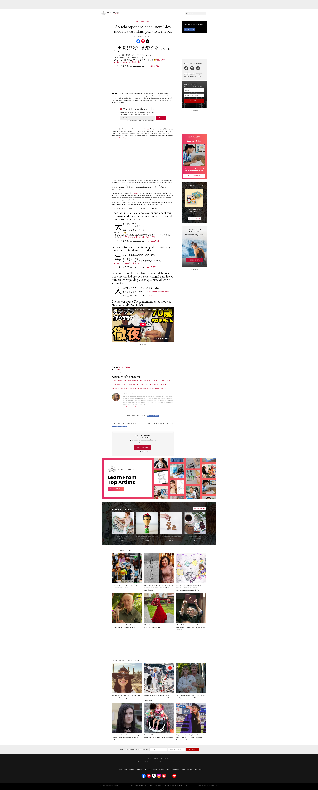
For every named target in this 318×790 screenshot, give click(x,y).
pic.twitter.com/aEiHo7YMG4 (127, 263)
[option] (161, 496)
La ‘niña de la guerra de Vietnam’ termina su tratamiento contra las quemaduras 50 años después (158, 587)
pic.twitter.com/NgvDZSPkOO (127, 62)
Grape (117, 369)
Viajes (195, 769)
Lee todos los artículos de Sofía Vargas (133, 407)
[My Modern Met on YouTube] (174, 776)
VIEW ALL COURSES (194, 176)
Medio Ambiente (175, 769)
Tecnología (189, 769)
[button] (179, 13)
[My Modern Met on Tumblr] (169, 776)
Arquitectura (139, 769)
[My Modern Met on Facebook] (144, 776)
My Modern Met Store (122, 509)
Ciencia (183, 769)
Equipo (141, 785)
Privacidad (179, 785)
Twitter (135, 193)
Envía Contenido (148, 785)
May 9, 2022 (152, 267)
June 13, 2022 (153, 66)
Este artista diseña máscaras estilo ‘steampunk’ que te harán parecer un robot (139, 384)
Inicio (138, 21)
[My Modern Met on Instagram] (159, 776)
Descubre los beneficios (143, 452)
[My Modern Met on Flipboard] (164, 776)
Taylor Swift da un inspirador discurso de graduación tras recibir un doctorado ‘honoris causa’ (190, 737)
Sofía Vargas (139, 36)
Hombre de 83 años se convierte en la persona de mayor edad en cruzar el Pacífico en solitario (159, 697)
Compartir (153, 416)
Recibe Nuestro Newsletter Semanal (161, 423)
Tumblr (199, 76)
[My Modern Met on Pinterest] (149, 776)
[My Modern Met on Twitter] (154, 776)
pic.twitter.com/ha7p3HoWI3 (142, 237)
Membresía (212, 13)
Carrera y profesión (152, 769)
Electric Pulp (215, 785)
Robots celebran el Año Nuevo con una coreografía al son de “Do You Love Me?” (139, 388)
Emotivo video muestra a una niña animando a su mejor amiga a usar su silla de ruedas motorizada (158, 737)
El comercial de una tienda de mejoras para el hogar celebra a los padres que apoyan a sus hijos (126, 737)
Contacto (155, 785)
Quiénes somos (134, 785)
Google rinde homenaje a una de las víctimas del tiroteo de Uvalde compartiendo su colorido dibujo (188, 587)
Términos (185, 785)
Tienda (170, 13)
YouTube (128, 367)
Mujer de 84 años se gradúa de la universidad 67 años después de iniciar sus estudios (190, 627)
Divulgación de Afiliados (170, 785)
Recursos (161, 769)
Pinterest (193, 76)
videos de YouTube (120, 138)
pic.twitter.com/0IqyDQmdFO (158, 291)
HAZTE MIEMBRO (143, 448)
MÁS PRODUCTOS (194, 218)
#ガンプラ (160, 60)
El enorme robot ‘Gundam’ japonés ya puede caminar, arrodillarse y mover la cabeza (141, 380)
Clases (167, 769)
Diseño (153, 13)
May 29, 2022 (153, 241)
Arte (146, 13)
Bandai (146, 129)
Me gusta (115, 426)
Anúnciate (160, 785)
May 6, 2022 (152, 295)
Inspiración (145, 21)
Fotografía (161, 13)
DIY (145, 769)
